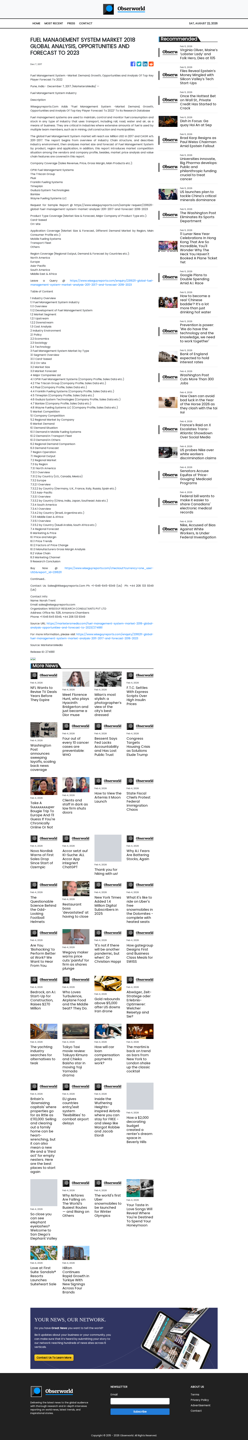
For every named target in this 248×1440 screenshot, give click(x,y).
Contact (196, 1411)
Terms (195, 1394)
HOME (36, 23)
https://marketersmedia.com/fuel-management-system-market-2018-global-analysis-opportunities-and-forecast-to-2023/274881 (92, 625)
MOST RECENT (53, 23)
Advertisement (201, 1405)
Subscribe (140, 1412)
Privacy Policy (200, 1400)
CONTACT (85, 23)
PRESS (71, 23)
